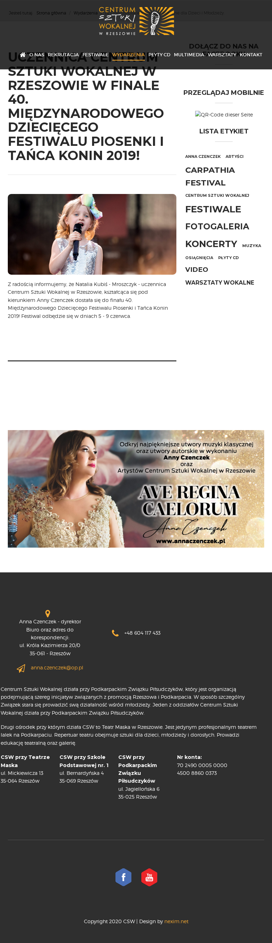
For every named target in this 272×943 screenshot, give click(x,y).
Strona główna (23, 55)
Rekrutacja (63, 55)
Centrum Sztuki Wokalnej (217, 195)
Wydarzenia (128, 55)
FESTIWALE (96, 55)
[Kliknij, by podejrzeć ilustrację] (92, 234)
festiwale (213, 209)
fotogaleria (217, 227)
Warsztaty (222, 55)
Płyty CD (159, 55)
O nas (36, 55)
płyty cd (228, 258)
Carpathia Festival (210, 176)
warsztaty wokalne (219, 282)
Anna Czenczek (203, 156)
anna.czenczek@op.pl (57, 667)
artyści (235, 156)
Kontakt (251, 55)
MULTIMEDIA (189, 55)
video (196, 269)
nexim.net (175, 921)
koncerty (211, 243)
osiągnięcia (199, 258)
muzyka (251, 245)
